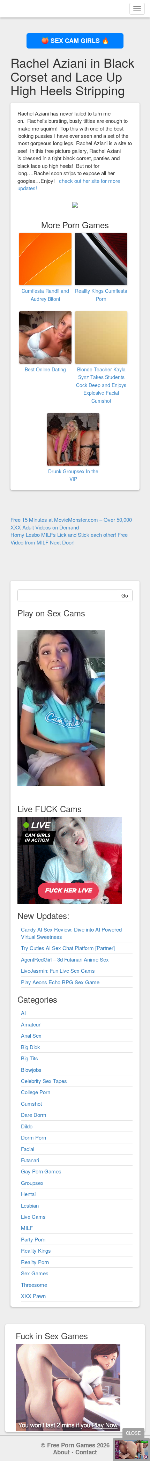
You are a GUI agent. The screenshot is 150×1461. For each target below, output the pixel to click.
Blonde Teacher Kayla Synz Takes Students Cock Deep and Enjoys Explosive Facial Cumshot (101, 385)
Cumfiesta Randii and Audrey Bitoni (45, 294)
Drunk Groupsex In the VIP (73, 475)
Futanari (30, 1160)
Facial (27, 1148)
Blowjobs (31, 1069)
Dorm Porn (33, 1137)
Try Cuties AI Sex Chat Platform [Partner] (68, 947)
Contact (86, 1452)
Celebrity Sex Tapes (44, 1080)
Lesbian (30, 1205)
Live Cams (33, 1216)
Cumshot (31, 1103)
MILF (27, 1227)
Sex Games (34, 1273)
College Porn (35, 1092)
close (133, 1433)
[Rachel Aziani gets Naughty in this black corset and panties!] (75, 204)
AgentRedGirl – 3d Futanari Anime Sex (65, 959)
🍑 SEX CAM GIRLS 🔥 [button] (75, 40)
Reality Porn (35, 1262)
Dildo (26, 1126)
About (61, 1452)
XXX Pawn (33, 1295)
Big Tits (29, 1058)
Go (124, 595)
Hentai (28, 1193)
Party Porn (33, 1239)
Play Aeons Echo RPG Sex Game (60, 982)
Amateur (30, 1024)
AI (23, 1012)
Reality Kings (36, 1250)
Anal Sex (31, 1035)
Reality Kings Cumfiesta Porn (101, 294)
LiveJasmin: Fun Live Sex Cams (58, 970)
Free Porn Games (71, 1445)
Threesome (34, 1284)
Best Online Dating (45, 369)
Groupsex (32, 1182)
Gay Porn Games (41, 1171)
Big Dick (30, 1047)
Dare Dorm (33, 1114)
